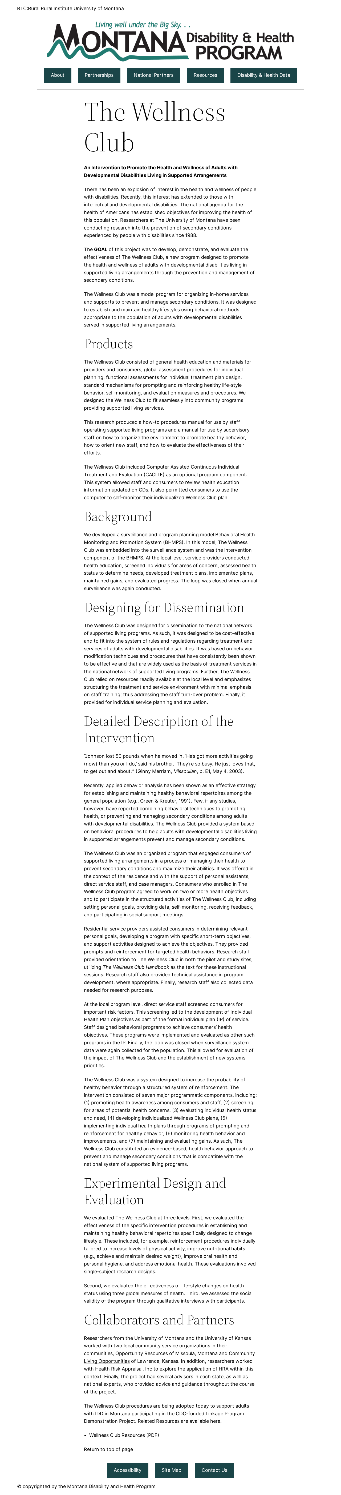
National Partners (153, 75)
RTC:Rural (28, 8)
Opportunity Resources (141, 1353)
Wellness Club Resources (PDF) (124, 1435)
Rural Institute (56, 8)
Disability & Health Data (263, 75)
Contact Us (214, 1470)
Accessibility (127, 1470)
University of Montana (99, 8)
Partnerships (99, 75)
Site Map (171, 1470)
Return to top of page (108, 1449)
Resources (205, 75)
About (57, 75)
